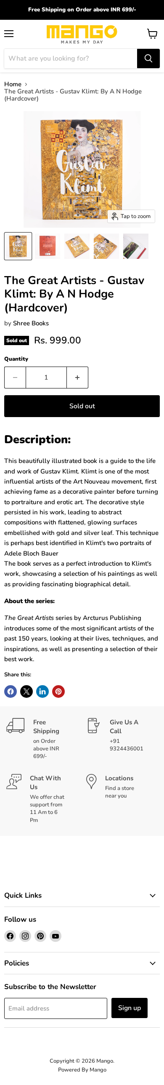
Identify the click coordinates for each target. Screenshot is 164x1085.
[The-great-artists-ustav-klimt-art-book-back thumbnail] (47, 246)
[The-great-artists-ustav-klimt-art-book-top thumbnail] (76, 246)
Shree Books (31, 323)
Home (12, 84)
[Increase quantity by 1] (77, 377)
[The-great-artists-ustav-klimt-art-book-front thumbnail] (18, 246)
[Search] (148, 58)
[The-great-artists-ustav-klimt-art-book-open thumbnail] (135, 246)
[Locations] (122, 799)
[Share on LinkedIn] (42, 691)
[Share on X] (26, 691)
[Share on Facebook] (10, 691)
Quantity (16, 359)
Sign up (129, 1008)
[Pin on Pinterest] (58, 691)
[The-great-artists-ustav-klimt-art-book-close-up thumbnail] (106, 246)
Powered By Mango (82, 1070)
